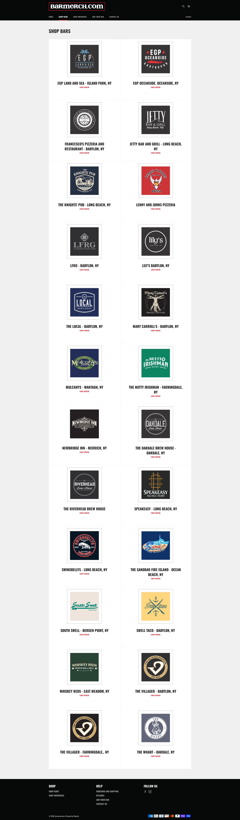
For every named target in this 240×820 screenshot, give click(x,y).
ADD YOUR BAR (98, 16)
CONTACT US (114, 16)
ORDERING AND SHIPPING (107, 791)
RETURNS (100, 795)
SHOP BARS (63, 16)
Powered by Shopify (72, 816)
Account (188, 16)
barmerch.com (60, 816)
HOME (51, 16)
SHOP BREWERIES (80, 16)
